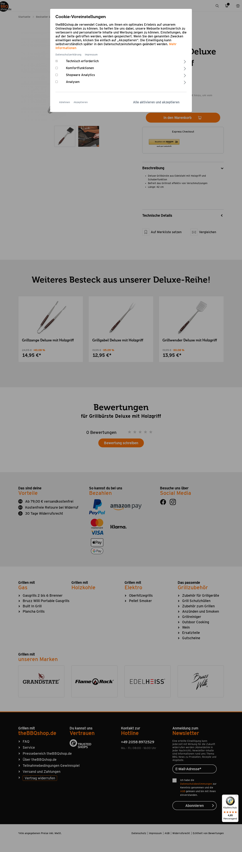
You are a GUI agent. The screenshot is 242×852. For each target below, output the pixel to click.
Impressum (91, 54)
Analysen (73, 82)
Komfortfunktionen (80, 68)
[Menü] (236, 797)
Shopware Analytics (80, 75)
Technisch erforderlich (82, 61)
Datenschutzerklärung (68, 54)
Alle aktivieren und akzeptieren (156, 102)
